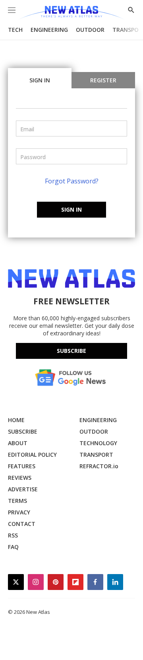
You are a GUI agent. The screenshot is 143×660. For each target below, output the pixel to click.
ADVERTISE (23, 489)
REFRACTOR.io (98, 466)
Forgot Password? (72, 181)
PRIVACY (19, 512)
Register (103, 80)
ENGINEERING (49, 29)
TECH (15, 29)
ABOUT (17, 443)
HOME (16, 420)
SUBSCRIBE (22, 431)
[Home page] (71, 13)
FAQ (13, 547)
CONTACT (21, 524)
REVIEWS (19, 477)
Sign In (39, 80)
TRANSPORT (96, 454)
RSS (13, 535)
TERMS (17, 500)
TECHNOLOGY (98, 443)
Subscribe (71, 350)
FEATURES (21, 466)
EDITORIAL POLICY (32, 454)
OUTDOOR (90, 29)
